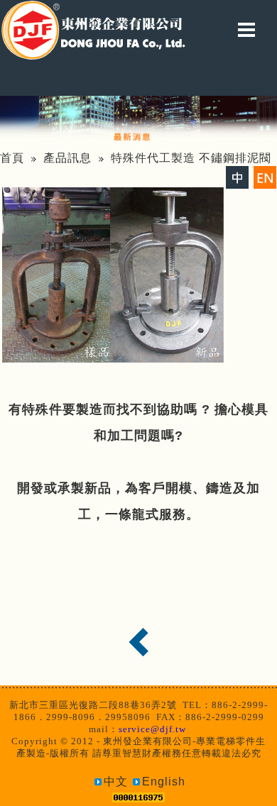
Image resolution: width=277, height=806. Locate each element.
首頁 (12, 158)
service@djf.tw (152, 729)
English (163, 781)
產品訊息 (67, 158)
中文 (116, 781)
